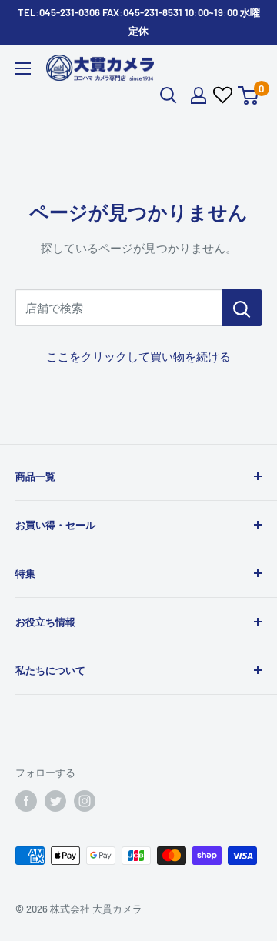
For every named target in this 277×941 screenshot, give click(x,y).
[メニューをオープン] (23, 68)
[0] (249, 95)
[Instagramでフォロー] (84, 801)
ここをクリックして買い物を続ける (138, 356)
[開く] (168, 95)
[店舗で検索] (242, 307)
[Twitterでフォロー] (55, 801)
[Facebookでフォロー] (26, 801)
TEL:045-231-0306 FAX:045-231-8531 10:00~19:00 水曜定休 (139, 21)
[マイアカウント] (198, 95)
